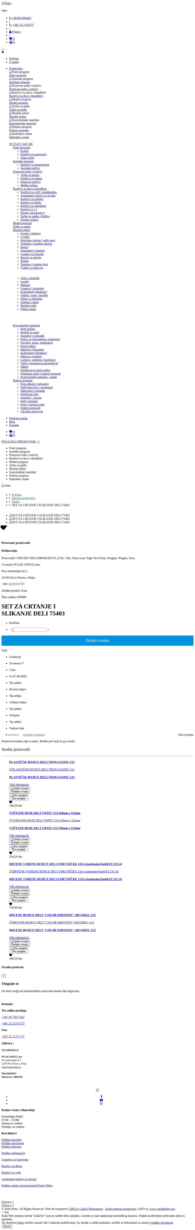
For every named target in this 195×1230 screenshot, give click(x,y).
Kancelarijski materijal (22, 123)
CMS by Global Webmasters (85, 1209)
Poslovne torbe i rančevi (23, 89)
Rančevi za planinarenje (35, 164)
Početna (14, 58)
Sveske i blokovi (31, 233)
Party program (29, 401)
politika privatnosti (162, 1222)
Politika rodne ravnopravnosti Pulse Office (27, 1185)
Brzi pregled (18, 798)
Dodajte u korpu (19, 791)
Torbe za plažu (18, 109)
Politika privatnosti (13, 1143)
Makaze (25, 285)
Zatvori (7, 1226)
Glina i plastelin (30, 278)
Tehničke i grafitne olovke (36, 243)
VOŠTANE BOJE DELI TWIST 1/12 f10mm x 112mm (44, 813)
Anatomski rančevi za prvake (38, 195)
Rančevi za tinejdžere (33, 206)
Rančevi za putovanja (33, 154)
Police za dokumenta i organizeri (40, 339)
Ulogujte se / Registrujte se (20, 997)
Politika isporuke (12, 1139)
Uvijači (25, 237)
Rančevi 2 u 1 (29, 209)
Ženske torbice (29, 219)
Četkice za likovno (32, 267)
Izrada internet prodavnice (121, 1209)
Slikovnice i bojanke (33, 390)
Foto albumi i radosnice (35, 384)
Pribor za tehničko (31, 298)
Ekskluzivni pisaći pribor (35, 370)
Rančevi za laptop (31, 178)
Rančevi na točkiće (32, 199)
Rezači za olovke (31, 257)
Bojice (24, 247)
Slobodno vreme (19, 137)
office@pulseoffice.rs (11, 1067)
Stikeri (24, 366)
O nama (14, 62)
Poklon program (19, 130)
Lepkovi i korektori (32, 288)
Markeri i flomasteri (32, 349)
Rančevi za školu (31, 202)
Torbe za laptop (30, 175)
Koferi (24, 151)
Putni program (17, 75)
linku (21, 1222)
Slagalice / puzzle (31, 397)
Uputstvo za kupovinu (15, 1159)
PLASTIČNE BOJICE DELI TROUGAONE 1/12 (42, 762)
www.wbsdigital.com (162, 1209)
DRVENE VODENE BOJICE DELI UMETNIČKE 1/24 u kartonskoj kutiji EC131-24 (65, 864)
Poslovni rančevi (31, 182)
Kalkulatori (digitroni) (34, 292)
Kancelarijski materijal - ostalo (39, 377)
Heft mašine (28, 329)
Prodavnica (16, 68)
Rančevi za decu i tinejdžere (26, 96)
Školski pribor (17, 116)
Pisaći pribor (28, 346)
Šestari (25, 261)
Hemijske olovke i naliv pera (38, 240)
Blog (12, 421)
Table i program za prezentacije (39, 363)
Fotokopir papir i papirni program (41, 373)
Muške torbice (29, 185)
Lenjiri (25, 281)
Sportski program (19, 82)
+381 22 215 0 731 (13, 1036)
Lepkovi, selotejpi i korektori (38, 359)
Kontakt (14, 425)
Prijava (15, 31)
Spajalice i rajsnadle (32, 335)
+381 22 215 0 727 (13, 1023)
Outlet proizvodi (30, 408)
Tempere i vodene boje (34, 264)
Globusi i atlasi (29, 302)
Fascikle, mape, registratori (37, 342)
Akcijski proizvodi (32, 411)
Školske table (29, 305)
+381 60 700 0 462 (13, 1017)
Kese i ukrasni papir (33, 404)
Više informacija (19, 784)
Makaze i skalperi (31, 356)
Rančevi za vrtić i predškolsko (39, 192)
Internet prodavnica (23, 498)
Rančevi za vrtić (11, 1172)
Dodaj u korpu (97, 640)
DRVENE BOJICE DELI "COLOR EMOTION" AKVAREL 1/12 (52, 915)
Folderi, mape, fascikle (34, 295)
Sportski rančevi (30, 168)
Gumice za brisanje (32, 254)
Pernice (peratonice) (33, 212)
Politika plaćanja (11, 1146)
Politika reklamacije (13, 1153)
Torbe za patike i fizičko (35, 216)
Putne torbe (27, 157)
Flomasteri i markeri (33, 250)
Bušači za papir (30, 332)
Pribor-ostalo (28, 309)
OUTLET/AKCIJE (21, 144)
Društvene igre (29, 394)
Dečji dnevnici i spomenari (37, 387)
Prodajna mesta (18, 418)
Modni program (18, 102)
